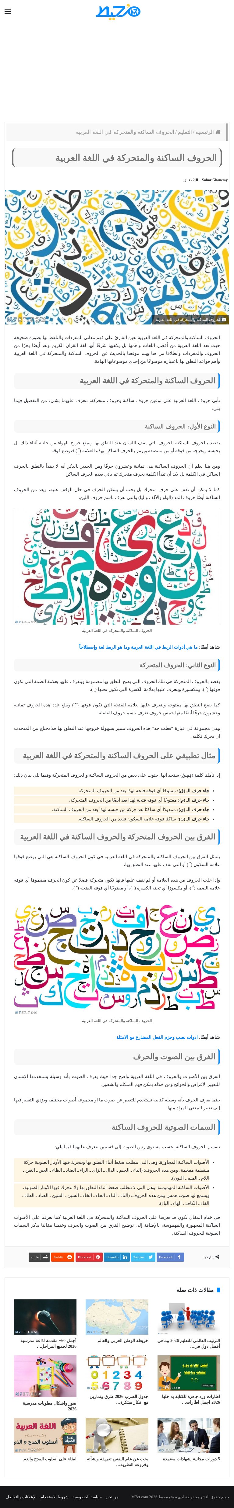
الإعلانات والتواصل (21, 1497)
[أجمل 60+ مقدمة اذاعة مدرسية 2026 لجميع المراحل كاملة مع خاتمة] (45, 1317)
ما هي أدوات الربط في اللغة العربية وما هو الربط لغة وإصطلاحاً (138, 647)
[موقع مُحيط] (117, 11)
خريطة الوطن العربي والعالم (123, 1340)
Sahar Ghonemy (215, 180)
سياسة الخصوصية (87, 1497)
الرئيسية (205, 132)
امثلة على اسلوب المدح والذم (49, 1459)
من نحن (112, 1497)
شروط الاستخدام (55, 1497)
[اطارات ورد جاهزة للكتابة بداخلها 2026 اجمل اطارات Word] (189, 1373)
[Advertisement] (117, 73)
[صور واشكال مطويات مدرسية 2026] (45, 1376)
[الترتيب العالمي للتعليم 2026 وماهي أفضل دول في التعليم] (189, 1316)
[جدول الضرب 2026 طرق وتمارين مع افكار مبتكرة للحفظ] (117, 1373)
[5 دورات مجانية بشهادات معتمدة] (189, 1435)
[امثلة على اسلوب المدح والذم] (45, 1435)
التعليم (185, 132)
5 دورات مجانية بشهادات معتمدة (191, 1459)
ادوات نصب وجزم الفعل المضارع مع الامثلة (157, 1037)
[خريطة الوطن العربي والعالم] (117, 1317)
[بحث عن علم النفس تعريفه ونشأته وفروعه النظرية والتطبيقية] (117, 1435)
